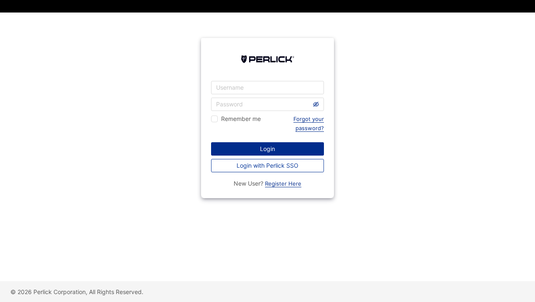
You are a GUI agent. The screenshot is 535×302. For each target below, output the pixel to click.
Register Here (283, 183)
